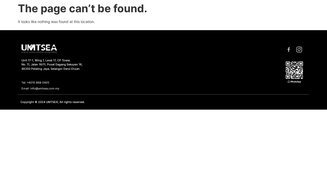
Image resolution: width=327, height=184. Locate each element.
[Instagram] (299, 49)
